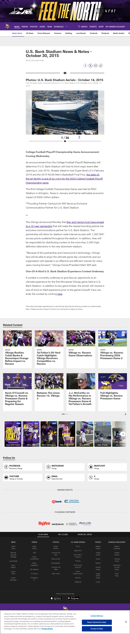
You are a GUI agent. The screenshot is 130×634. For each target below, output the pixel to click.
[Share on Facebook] (85, 67)
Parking (77, 561)
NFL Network (34, 569)
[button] (63, 414)
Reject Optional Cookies (96, 622)
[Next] (79, 137)
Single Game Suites (98, 576)
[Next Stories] (122, 434)
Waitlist (98, 563)
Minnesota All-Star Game (116, 567)
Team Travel (56, 573)
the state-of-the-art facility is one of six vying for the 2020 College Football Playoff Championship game (64, 178)
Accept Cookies (97, 629)
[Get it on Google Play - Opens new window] (73, 599)
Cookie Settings (97, 616)
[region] (65, 622)
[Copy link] (101, 66)
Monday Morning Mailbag (13, 555)
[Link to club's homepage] (7, 26)
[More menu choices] (67, 26)
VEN (34, 552)
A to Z (78, 546)
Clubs (98, 582)
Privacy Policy (47, 629)
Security (78, 578)
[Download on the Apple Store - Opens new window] (56, 598)
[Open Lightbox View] (65, 118)
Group (98, 559)
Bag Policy (78, 550)
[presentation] (126, 414)
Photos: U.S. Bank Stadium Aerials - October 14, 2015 (64, 80)
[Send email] (96, 67)
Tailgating (78, 582)
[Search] (79, 26)
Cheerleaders (55, 563)
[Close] (126, 622)
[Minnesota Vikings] (65, 610)
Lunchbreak (13, 561)
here (60, 293)
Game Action (55, 559)
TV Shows (34, 573)
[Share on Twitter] (90, 67)
